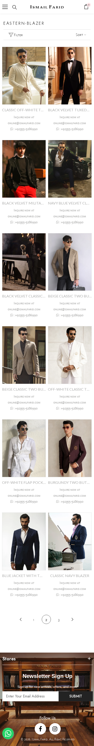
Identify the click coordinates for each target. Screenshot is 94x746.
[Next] (72, 619)
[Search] (14, 7)
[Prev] (21, 619)
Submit (75, 696)
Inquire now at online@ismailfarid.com (24, 120)
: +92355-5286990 (25, 129)
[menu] (5, 7)
